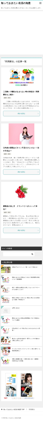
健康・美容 (7, 98)
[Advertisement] (21, 33)
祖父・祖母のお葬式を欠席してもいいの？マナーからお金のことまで (26, 288)
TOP (13, 409)
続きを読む (21, 113)
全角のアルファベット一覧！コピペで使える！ (25, 267)
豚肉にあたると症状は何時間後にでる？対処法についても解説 (26, 319)
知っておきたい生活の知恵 (16, 3)
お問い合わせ (16, 308)
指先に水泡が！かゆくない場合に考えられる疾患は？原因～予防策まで (26, 298)
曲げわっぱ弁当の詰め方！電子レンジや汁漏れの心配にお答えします (26, 339)
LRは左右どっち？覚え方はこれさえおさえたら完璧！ (26, 329)
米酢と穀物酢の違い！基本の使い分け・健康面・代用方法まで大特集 (26, 360)
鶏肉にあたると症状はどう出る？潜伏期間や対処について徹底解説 (26, 278)
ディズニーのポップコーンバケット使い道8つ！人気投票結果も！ (26, 349)
